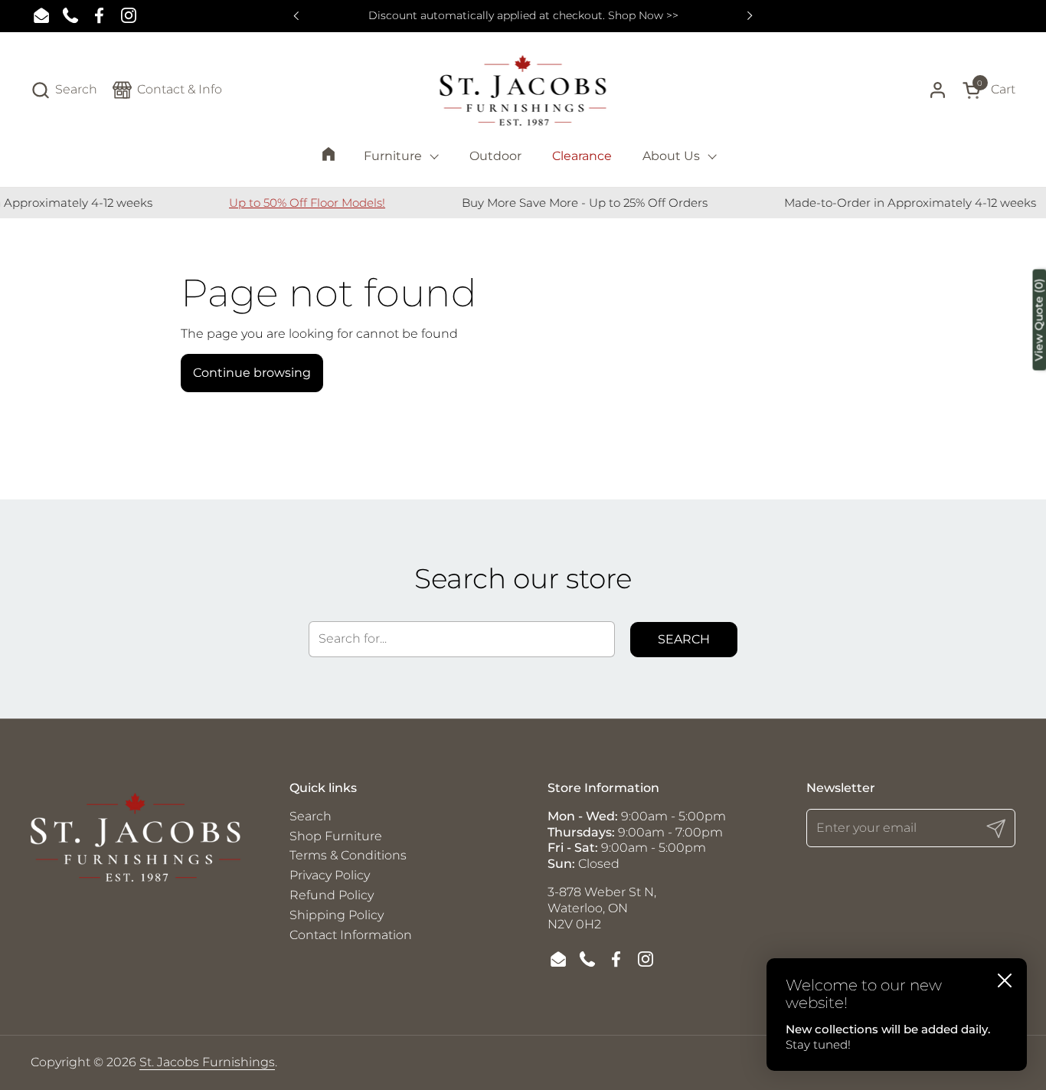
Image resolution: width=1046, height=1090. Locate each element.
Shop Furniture (335, 836)
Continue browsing (252, 372)
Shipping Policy (336, 915)
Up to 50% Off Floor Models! (294, 202)
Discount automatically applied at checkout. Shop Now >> (523, 15)
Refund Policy (331, 895)
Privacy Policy (329, 875)
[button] (64, 90)
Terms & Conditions (348, 855)
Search (684, 639)
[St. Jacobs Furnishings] (523, 90)
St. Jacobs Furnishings (207, 1062)
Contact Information (350, 935)
